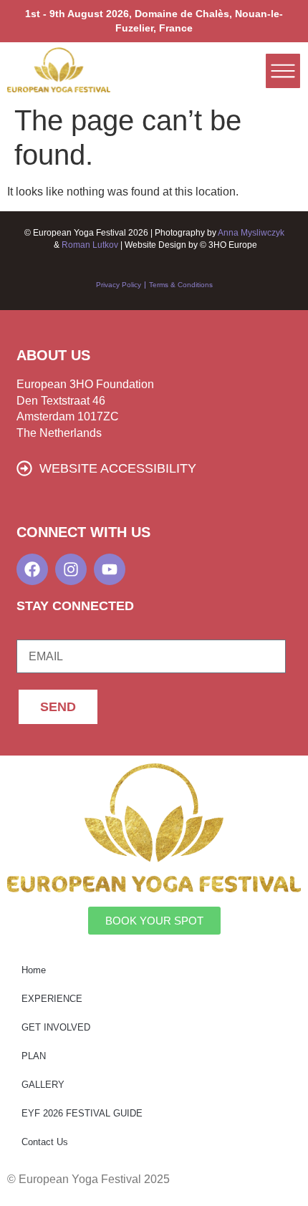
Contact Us (44, 1142)
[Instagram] (71, 569)
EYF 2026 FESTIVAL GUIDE (82, 1113)
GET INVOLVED (55, 1027)
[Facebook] (32, 569)
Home (33, 970)
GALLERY (42, 1084)
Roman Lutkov (91, 245)
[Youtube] (109, 569)
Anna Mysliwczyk (251, 233)
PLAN (33, 1056)
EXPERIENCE (51, 998)
